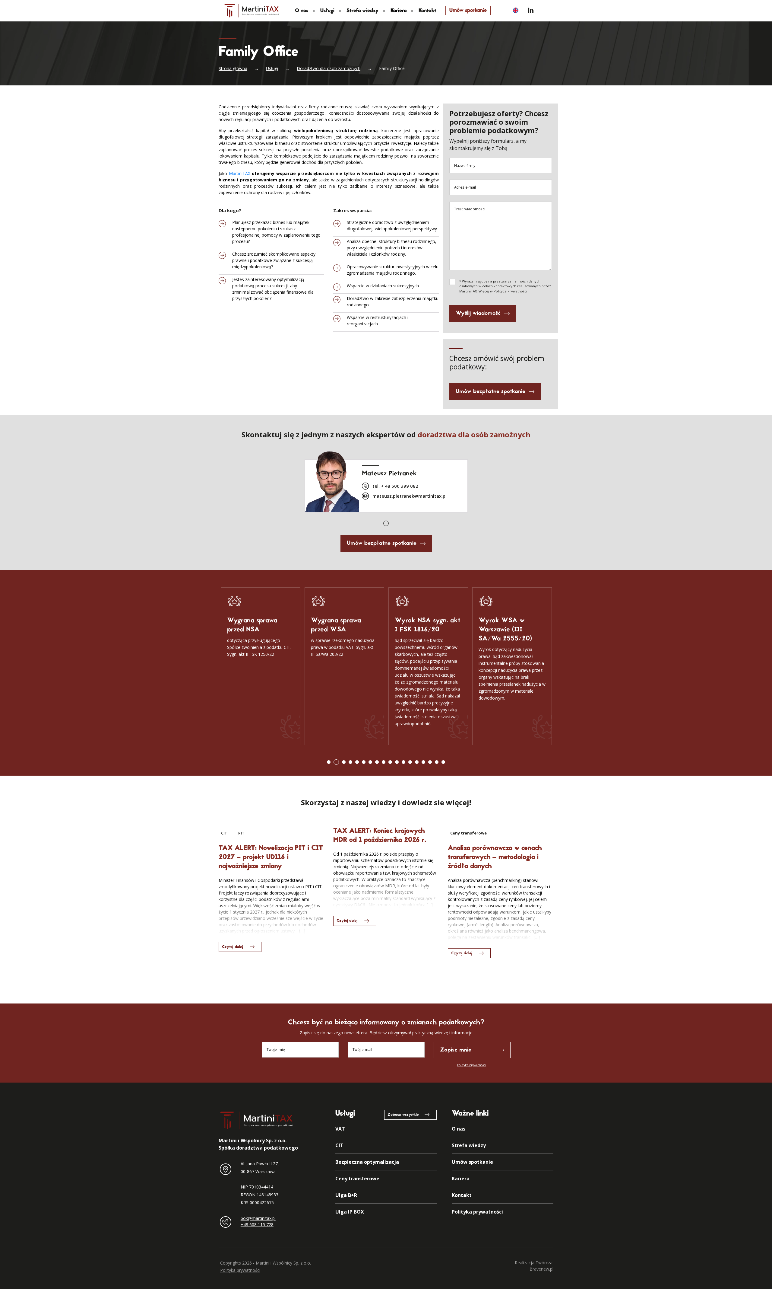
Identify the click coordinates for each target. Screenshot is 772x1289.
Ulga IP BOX (349, 1211)
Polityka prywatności (471, 1065)
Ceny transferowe (468, 833)
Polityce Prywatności (510, 291)
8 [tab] (377, 762)
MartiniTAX (239, 173)
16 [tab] (430, 762)
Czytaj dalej (232, 947)
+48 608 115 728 (257, 1224)
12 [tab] (403, 762)
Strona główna (233, 68)
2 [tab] (336, 762)
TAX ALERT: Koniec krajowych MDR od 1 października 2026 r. (379, 835)
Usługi (327, 11)
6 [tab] (363, 762)
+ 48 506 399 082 (399, 486)
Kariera (461, 1178)
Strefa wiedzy (362, 11)
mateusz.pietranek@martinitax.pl (409, 496)
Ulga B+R (346, 1195)
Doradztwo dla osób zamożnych (328, 68)
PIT (241, 833)
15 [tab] (423, 762)
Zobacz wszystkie (403, 1115)
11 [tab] (397, 762)
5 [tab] (357, 762)
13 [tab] (410, 762)
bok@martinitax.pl (258, 1218)
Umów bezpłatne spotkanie (490, 391)
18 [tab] (443, 762)
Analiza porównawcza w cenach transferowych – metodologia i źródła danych (495, 857)
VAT (340, 1128)
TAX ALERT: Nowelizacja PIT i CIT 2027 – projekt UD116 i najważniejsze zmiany (271, 857)
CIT (224, 833)
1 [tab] (386, 523)
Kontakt (427, 11)
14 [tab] (417, 762)
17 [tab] (436, 762)
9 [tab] (383, 762)
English (515, 10)
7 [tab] (370, 762)
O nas (301, 11)
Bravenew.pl (541, 1269)
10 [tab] (390, 762)
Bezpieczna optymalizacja (367, 1162)
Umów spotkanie (468, 10)
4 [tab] (350, 762)
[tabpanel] (386, 479)
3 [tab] (344, 762)
